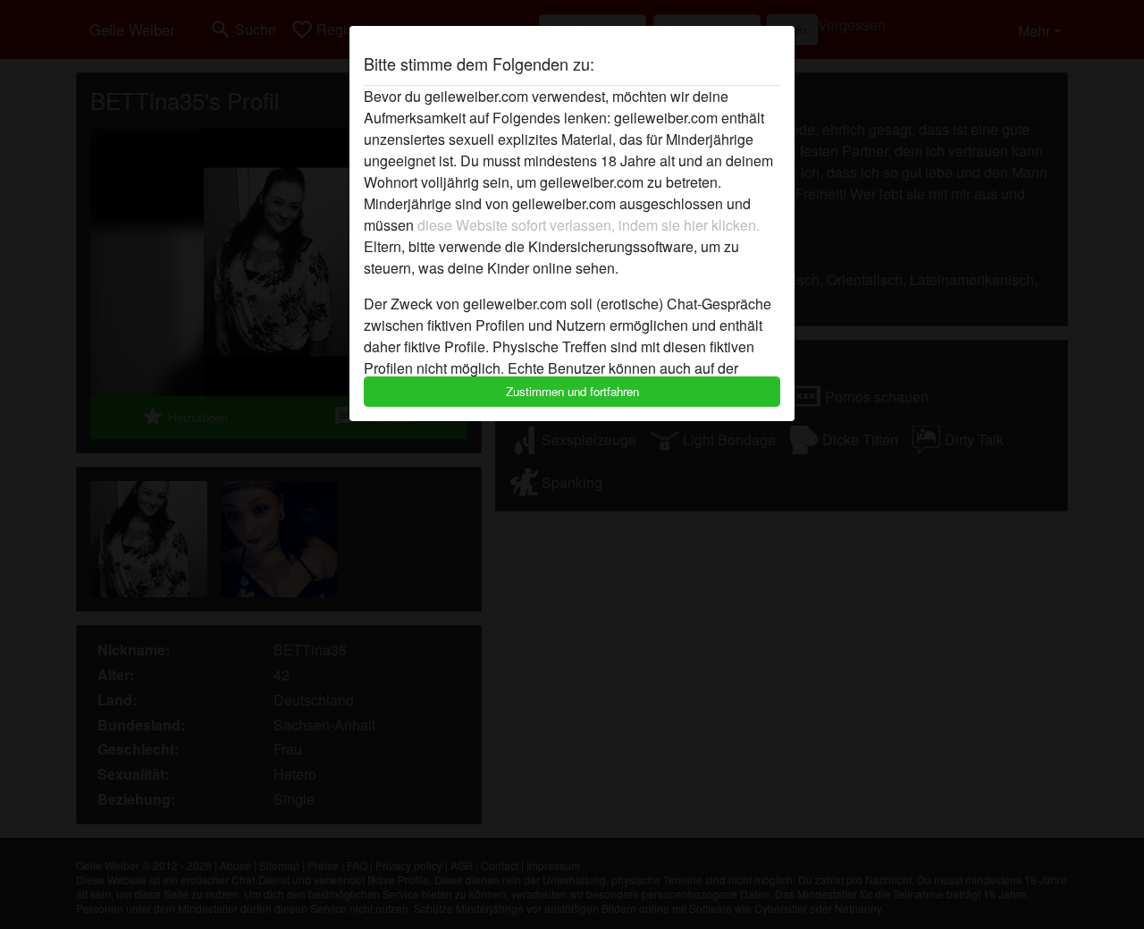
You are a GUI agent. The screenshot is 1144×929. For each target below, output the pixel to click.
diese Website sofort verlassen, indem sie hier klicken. (588, 225)
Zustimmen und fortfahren (572, 391)
